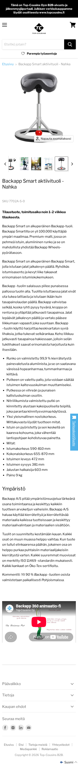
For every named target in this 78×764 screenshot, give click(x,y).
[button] (68, 762)
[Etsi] (70, 44)
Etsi (21, 744)
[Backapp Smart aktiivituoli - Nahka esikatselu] (11, 164)
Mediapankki (28, 749)
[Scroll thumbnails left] (5, 164)
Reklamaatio (50, 749)
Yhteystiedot (61, 744)
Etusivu (8, 64)
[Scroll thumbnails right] (71, 164)
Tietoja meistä (37, 744)
